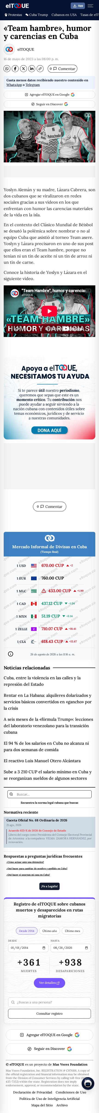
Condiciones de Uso (71, 1092)
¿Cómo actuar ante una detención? (25, 862)
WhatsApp (14, 85)
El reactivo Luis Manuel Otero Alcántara (42, 760)
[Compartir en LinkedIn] (32, 68)
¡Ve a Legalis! (49, 886)
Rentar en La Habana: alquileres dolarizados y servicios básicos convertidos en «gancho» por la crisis (48, 702)
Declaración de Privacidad (32, 1092)
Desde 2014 (26, 931)
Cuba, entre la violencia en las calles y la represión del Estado (42, 681)
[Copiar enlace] (40, 68)
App (80, 5)
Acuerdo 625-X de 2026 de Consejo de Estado (37, 830)
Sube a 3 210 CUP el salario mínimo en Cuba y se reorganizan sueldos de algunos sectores (48, 775)
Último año (49, 931)
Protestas (15, 15)
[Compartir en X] (23, 68)
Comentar (62, 68)
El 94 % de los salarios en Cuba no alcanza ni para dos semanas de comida (46, 746)
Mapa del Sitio (42, 1105)
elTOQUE (25, 49)
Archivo (62, 1105)
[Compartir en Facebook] (15, 68)
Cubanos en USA (64, 15)
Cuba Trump (38, 15)
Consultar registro (49, 1013)
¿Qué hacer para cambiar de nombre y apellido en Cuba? (36, 868)
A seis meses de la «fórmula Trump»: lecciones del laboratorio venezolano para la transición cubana (48, 726)
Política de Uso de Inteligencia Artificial (49, 1099)
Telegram (33, 85)
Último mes (72, 931)
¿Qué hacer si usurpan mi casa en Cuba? (28, 874)
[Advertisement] (49, 171)
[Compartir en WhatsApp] (7, 68)
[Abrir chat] (88, 1083)
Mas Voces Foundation (70, 1064)
